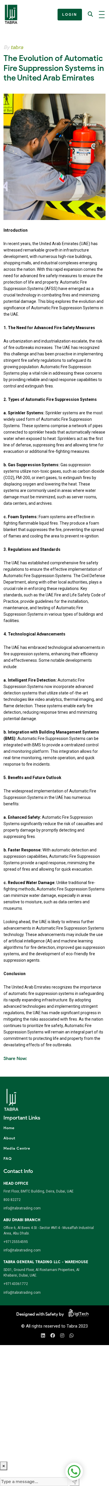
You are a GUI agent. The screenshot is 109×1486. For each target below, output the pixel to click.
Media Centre (16, 1148)
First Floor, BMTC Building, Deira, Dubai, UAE (38, 1191)
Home (9, 1128)
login (69, 15)
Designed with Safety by (40, 1314)
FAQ (7, 1158)
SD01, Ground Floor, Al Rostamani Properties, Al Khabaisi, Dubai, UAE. (41, 1272)
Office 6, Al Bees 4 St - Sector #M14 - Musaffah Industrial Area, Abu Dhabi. (48, 1230)
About (9, 1138)
